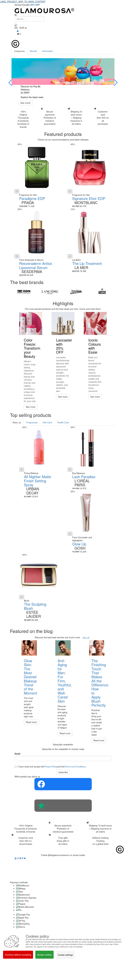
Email (17, 753)
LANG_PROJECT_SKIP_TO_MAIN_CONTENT (22, 1)
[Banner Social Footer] (63, 784)
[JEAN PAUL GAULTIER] (76, 292)
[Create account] (17, 30)
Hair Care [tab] (47, 422)
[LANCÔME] (49, 292)
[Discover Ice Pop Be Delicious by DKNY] (63, 71)
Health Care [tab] (63, 422)
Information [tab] (47, 51)
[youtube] (16, 858)
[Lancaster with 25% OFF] (63, 323)
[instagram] (18, 858)
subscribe (63, 772)
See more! (25, 102)
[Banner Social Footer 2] (63, 805)
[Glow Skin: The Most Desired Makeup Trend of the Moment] (29, 648)
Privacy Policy (50, 766)
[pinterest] (21, 858)
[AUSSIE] (102, 292)
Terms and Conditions (75, 766)
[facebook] (23, 858)
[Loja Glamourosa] (63, 10)
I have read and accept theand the (52, 766)
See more (30, 406)
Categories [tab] (19, 51)
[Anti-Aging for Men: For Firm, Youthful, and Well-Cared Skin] (63, 648)
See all (86, 637)
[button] (10, 82)
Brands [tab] (33, 51)
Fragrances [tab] (31, 422)
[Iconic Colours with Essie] (95, 323)
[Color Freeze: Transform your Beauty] (30, 323)
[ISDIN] (23, 292)
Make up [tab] (17, 422)
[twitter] (25, 858)
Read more (31, 722)
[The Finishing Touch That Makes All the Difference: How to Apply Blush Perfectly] (96, 648)
